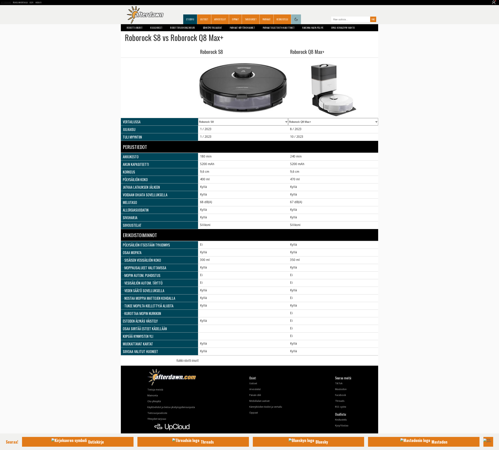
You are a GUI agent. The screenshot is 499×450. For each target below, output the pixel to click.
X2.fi (32, 2)
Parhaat (267, 19)
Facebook (340, 395)
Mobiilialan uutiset (259, 400)
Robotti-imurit (134, 27)
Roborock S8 (211, 51)
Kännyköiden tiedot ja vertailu (265, 406)
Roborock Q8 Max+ (307, 51)
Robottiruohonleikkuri (182, 27)
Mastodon (341, 389)
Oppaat (235, 19)
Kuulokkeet (156, 27)
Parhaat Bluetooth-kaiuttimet (279, 27)
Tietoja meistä (155, 389)
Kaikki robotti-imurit (188, 360)
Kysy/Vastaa (341, 425)
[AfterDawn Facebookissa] (327, 20)
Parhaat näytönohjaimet (242, 27)
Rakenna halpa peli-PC (312, 27)
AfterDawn (6, 2)
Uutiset (204, 19)
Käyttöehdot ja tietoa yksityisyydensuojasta (171, 407)
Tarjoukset (251, 19)
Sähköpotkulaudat (212, 27)
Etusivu (190, 19)
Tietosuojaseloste (157, 413)
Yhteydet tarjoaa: (156, 418)
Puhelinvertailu (20, 2)
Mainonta (152, 395)
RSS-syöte (340, 406)
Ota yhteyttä (154, 401)
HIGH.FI (38, 2)
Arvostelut (220, 19)
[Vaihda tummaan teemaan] (296, 19)
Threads (339, 400)
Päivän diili (255, 395)
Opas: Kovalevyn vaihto (343, 27)
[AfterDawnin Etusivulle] (145, 15)
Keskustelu (282, 19)
